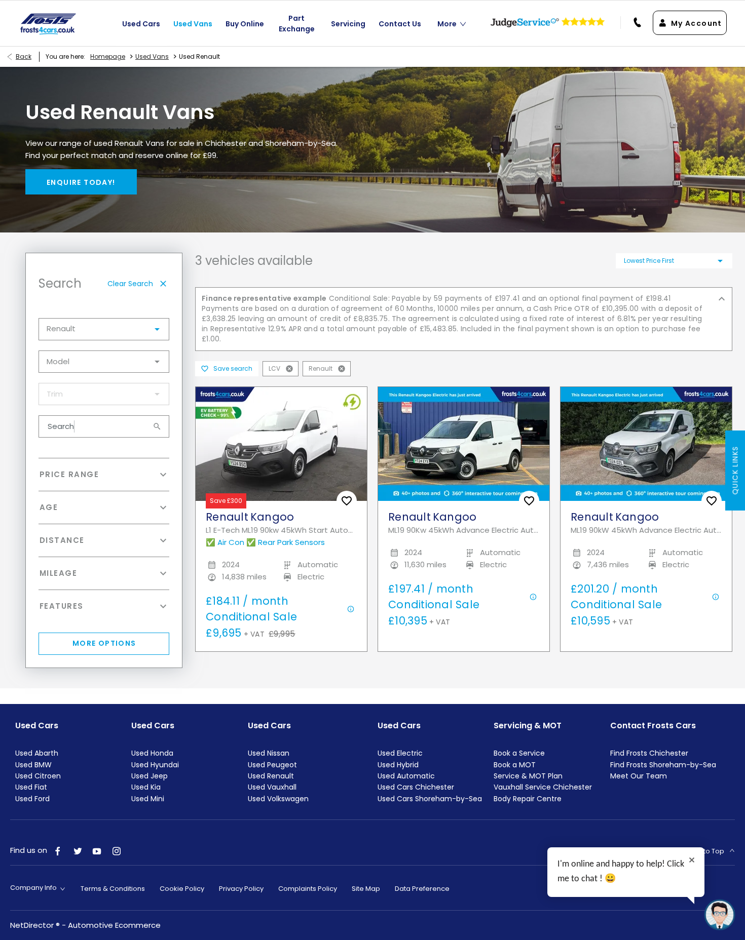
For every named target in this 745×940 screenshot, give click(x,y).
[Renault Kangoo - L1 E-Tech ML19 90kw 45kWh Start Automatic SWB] (281, 444)
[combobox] (104, 329)
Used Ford (32, 799)
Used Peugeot (272, 765)
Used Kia (146, 787)
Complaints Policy (307, 888)
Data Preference (422, 888)
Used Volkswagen (278, 799)
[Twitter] (77, 850)
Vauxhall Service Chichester (543, 787)
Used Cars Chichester (416, 787)
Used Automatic (406, 776)
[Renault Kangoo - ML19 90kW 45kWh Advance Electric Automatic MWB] (646, 444)
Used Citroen (38, 776)
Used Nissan (268, 753)
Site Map (366, 888)
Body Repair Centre (528, 799)
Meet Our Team (638, 776)
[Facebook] (58, 850)
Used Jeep (149, 776)
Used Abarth (36, 753)
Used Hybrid (398, 765)
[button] (141, 329)
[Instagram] (116, 850)
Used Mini (147, 799)
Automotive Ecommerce (114, 925)
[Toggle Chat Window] (719, 914)
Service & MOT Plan (528, 776)
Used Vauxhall (272, 787)
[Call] (632, 22)
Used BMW (33, 765)
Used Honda (152, 753)
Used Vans (152, 56)
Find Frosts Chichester (649, 753)
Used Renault (271, 776)
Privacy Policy (241, 888)
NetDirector (33, 925)
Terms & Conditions (113, 888)
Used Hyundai (155, 765)
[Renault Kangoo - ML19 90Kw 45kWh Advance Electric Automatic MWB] (463, 444)
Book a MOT (515, 765)
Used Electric (400, 753)
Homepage (107, 56)
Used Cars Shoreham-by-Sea (430, 799)
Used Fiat (31, 787)
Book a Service (519, 753)
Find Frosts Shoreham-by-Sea (663, 765)
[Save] (347, 501)
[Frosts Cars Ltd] (48, 23)
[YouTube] (97, 850)
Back (23, 56)
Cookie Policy (182, 888)
